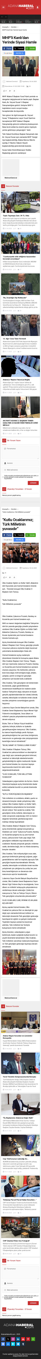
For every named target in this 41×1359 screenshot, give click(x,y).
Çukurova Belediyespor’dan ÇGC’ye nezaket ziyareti (25, 17)
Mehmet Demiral (11, 81)
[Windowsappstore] (18, 1344)
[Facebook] (3, 1339)
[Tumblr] (23, 1344)
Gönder (32, 48)
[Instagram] (13, 1339)
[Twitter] (8, 1339)
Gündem (14, 27)
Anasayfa (5, 27)
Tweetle (21, 48)
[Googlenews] (3, 1344)
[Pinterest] (28, 1339)
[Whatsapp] (33, 1339)
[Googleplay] (13, 1344)
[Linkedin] (18, 1339)
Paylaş (9, 48)
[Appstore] (8, 1344)
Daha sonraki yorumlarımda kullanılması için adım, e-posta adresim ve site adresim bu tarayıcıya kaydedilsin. (21, 477)
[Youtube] (23, 1339)
